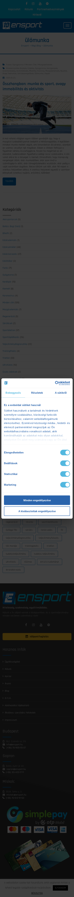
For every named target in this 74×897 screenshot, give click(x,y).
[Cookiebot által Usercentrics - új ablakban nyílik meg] (55, 383)
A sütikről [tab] (61, 392)
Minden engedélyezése (37, 500)
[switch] (65, 463)
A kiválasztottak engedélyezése (37, 511)
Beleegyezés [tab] (13, 392)
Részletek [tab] (37, 392)
